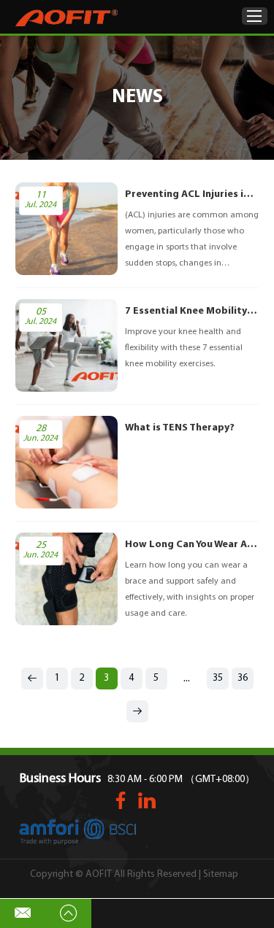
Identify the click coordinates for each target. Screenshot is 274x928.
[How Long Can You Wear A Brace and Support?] (66, 579)
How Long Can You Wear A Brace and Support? (192, 544)
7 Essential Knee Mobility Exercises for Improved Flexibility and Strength (192, 311)
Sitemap (220, 874)
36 (242, 678)
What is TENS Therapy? (180, 427)
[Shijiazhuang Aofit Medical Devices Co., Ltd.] (66, 17)
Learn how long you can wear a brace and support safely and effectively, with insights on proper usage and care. (189, 589)
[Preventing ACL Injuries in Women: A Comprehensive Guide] (66, 228)
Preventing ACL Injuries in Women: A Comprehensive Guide (192, 194)
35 (218, 678)
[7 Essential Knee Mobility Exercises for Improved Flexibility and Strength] (66, 345)
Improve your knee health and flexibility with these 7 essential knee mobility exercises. (184, 348)
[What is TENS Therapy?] (66, 462)
